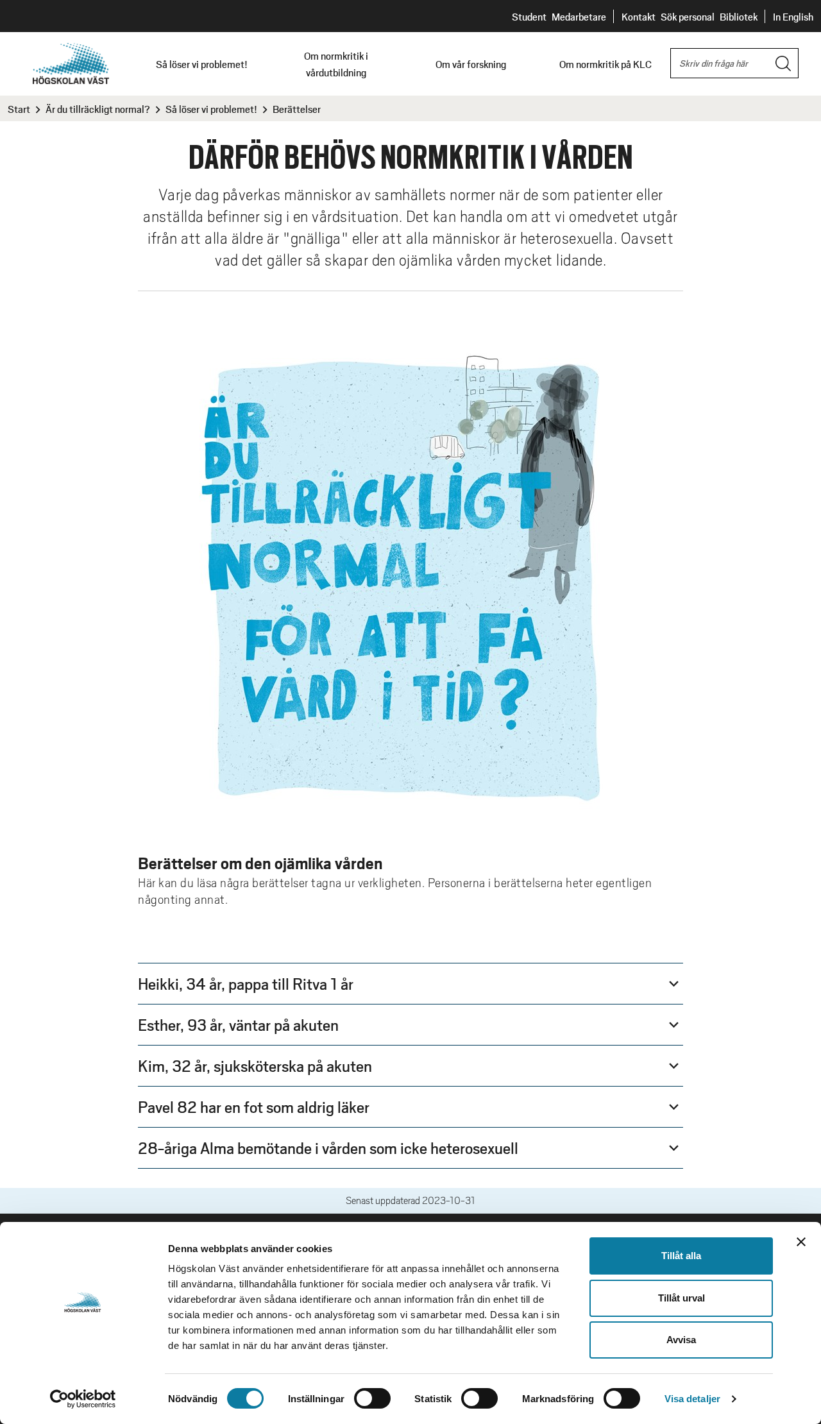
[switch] (372, 1398)
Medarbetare (579, 16)
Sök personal (688, 16)
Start (19, 108)
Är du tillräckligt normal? (98, 108)
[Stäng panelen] (801, 1241)
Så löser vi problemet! (202, 64)
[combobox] (734, 63)
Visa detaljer (692, 1398)
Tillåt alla (681, 1255)
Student (529, 16)
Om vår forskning (471, 64)
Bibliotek (739, 16)
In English (793, 16)
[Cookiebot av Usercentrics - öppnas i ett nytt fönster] (83, 1399)
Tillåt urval (681, 1298)
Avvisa (681, 1339)
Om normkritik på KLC (605, 64)
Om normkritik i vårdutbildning (336, 64)
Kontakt (639, 16)
